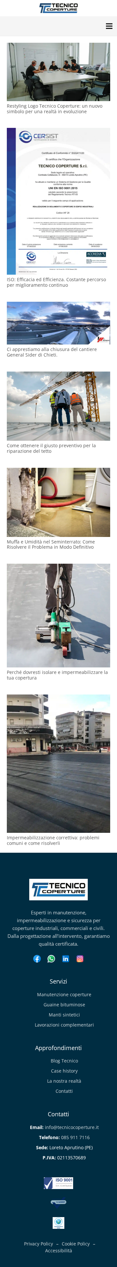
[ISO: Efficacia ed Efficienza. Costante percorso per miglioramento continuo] (58, 132)
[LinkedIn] (65, 959)
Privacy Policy (38, 1244)
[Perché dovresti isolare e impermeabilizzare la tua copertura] (58, 567)
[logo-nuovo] (58, 8)
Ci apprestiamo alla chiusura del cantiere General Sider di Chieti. (52, 352)
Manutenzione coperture (64, 994)
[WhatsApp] (51, 959)
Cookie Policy (76, 1244)
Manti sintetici (64, 1015)
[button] (109, 26)
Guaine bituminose (64, 1004)
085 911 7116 (75, 1137)
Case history (64, 1071)
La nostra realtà (64, 1081)
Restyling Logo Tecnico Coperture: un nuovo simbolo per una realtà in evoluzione (54, 108)
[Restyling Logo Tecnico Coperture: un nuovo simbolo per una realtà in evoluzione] (58, 46)
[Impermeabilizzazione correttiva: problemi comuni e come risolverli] (58, 698)
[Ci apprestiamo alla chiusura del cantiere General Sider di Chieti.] (58, 305)
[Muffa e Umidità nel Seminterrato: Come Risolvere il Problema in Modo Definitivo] (58, 471)
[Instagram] (79, 959)
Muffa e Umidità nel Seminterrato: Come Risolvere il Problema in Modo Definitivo (51, 544)
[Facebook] (37, 959)
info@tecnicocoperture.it (72, 1127)
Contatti (64, 1091)
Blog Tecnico (64, 1061)
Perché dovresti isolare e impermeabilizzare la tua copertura (57, 675)
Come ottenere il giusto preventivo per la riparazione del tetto (51, 448)
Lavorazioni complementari (64, 1025)
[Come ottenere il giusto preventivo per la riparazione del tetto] (58, 375)
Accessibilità (58, 1250)
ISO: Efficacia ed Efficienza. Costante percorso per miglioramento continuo (56, 282)
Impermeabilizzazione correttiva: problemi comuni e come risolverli (53, 840)
